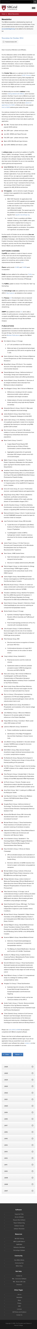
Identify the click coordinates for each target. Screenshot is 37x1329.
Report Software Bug (19, 1223)
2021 (6, 1099)
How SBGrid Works (19, 1260)
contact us (28, 1043)
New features (10, 293)
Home (3, 14)
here (22, 262)
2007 (6, 1191)
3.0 (11, 298)
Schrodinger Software (19, 1250)
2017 (5, 1125)
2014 (6, 1145)
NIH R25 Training (19, 1238)
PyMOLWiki (19, 1244)
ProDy (30, 274)
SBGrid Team (19, 1266)
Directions (19, 1284)
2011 (5, 1165)
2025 (6, 1073)
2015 (6, 1138)
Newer (17, 1054)
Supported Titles (19, 1214)
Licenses (19, 1309)
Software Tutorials (19, 1226)
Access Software (19, 1217)
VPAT (19, 1306)
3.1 (21, 312)
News (19, 1300)
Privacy (19, 1303)
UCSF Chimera (26, 75)
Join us (19, 1294)
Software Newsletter (19, 1228)
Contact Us (19, 1276)
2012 (6, 1158)
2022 (6, 1093)
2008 (6, 1184)
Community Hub (19, 1263)
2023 (6, 1086)
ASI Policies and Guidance (19, 1312)
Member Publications (13, 335)
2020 (6, 1106)
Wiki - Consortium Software (19, 1278)
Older (7, 1054)
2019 (6, 1112)
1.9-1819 (24, 267)
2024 (6, 1080)
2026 (6, 1067)
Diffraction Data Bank (19, 1247)
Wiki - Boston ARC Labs (19, 1281)
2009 (6, 1178)
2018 (6, 1119)
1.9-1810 (17, 267)
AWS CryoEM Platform (19, 1241)
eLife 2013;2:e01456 (15, 1030)
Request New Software (19, 1220)
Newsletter (19, 1297)
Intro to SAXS (6, 107)
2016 (6, 1132)
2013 (5, 1152)
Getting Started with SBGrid (16, 94)
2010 (6, 1171)
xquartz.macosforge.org (22, 215)
